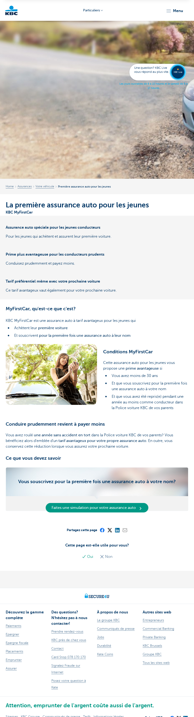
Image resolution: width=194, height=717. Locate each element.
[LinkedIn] (117, 530)
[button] (174, 11)
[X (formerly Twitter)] (109, 530)
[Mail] (125, 530)
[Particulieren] (11, 10)
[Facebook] (102, 530)
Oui (90, 557)
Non (108, 557)
